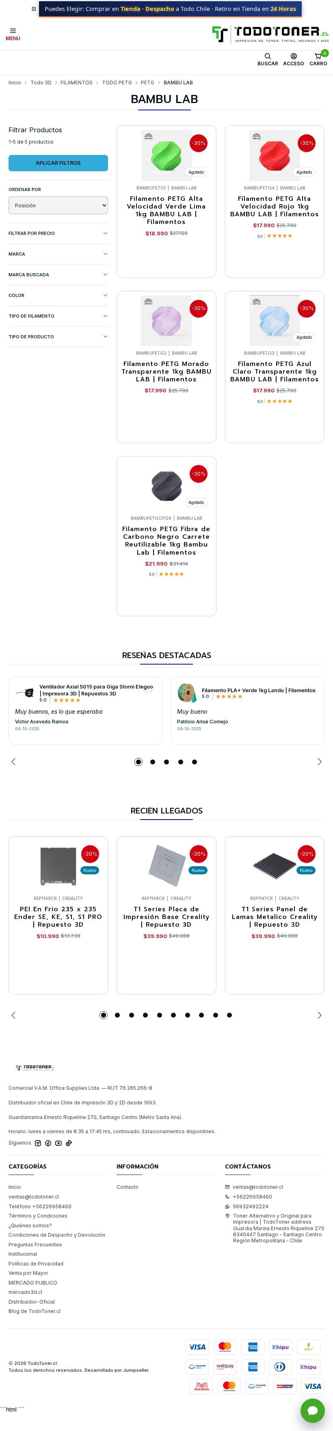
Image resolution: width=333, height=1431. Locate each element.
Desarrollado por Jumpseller (116, 1370)
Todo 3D (41, 82)
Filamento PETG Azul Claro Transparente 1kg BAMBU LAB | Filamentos (274, 372)
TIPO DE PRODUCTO (31, 337)
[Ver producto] (25, 693)
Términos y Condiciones (38, 1216)
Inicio (15, 82)
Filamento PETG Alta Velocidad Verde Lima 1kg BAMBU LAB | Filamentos (166, 211)
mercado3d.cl (25, 1292)
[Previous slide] (15, 762)
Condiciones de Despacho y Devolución (57, 1235)
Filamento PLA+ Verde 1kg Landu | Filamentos (259, 690)
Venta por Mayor (28, 1273)
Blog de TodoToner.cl (35, 1311)
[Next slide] (318, 762)
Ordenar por (25, 189)
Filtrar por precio (32, 233)
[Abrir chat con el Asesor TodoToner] (313, 1411)
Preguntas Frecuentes (35, 1245)
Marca (17, 254)
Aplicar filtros (58, 163)
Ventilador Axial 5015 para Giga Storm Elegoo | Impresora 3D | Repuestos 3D (96, 690)
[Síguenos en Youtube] (58, 1143)
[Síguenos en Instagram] (38, 1143)
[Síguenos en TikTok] (68, 1143)
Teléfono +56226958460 (40, 1206)
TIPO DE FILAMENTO (31, 316)
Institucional (23, 1254)
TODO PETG (117, 82)
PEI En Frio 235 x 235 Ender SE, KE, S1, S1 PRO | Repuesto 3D (58, 917)
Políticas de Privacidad (36, 1264)
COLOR (16, 295)
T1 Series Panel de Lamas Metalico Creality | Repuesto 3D (275, 917)
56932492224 (250, 1206)
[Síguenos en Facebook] (48, 1143)
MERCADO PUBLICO (33, 1283)
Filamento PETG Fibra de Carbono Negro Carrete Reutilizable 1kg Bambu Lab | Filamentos (166, 541)
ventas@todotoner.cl (34, 1197)
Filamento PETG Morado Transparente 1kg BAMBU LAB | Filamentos (166, 372)
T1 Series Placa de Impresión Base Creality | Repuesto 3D (166, 917)
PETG (147, 82)
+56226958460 (252, 1197)
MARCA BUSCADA (29, 275)
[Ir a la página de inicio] (270, 34)
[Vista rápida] (203, 153)
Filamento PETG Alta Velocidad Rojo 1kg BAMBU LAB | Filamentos (274, 207)
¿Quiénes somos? (30, 1225)
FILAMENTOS (77, 82)
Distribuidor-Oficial (32, 1302)
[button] (138, 762)
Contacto (127, 1187)
